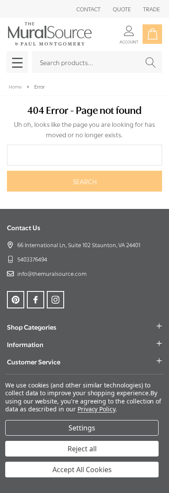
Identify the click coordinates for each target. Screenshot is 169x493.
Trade (151, 8)
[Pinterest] (15, 299)
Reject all (82, 448)
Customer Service (33, 361)
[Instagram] (55, 299)
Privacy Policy (96, 409)
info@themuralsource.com (52, 273)
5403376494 (32, 259)
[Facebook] (35, 299)
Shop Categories (31, 326)
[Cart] (152, 34)
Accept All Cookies (82, 469)
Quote (122, 8)
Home (15, 86)
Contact (88, 8)
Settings (81, 428)
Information (25, 344)
